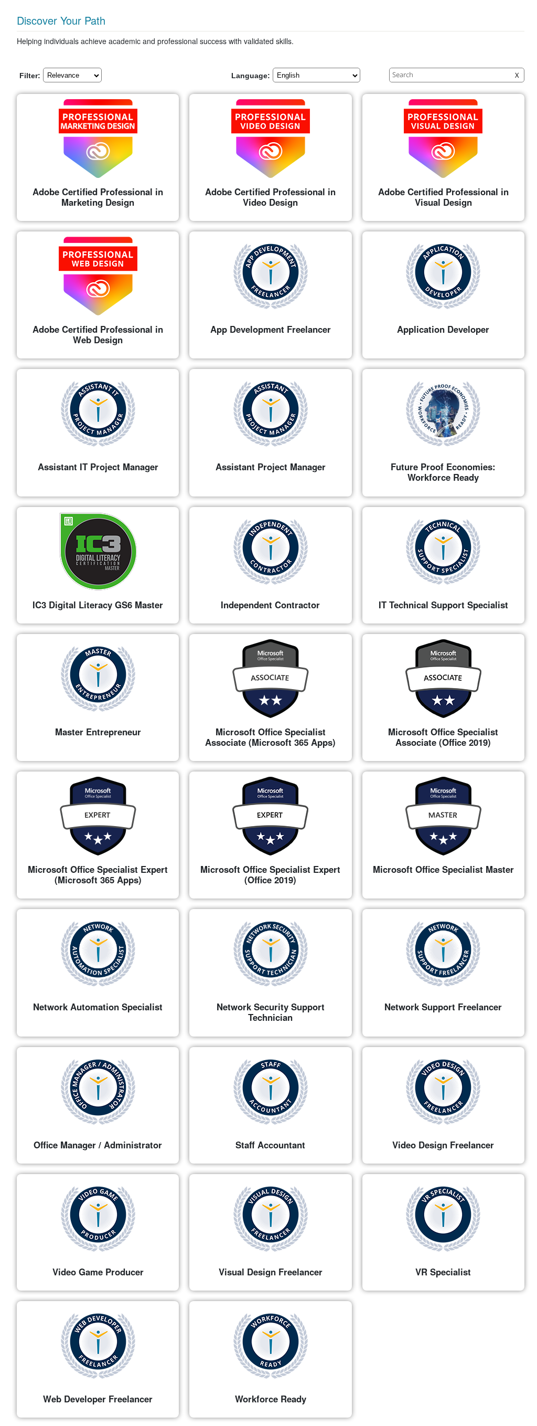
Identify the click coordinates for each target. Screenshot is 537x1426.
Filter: (29, 75)
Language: (250, 75)
